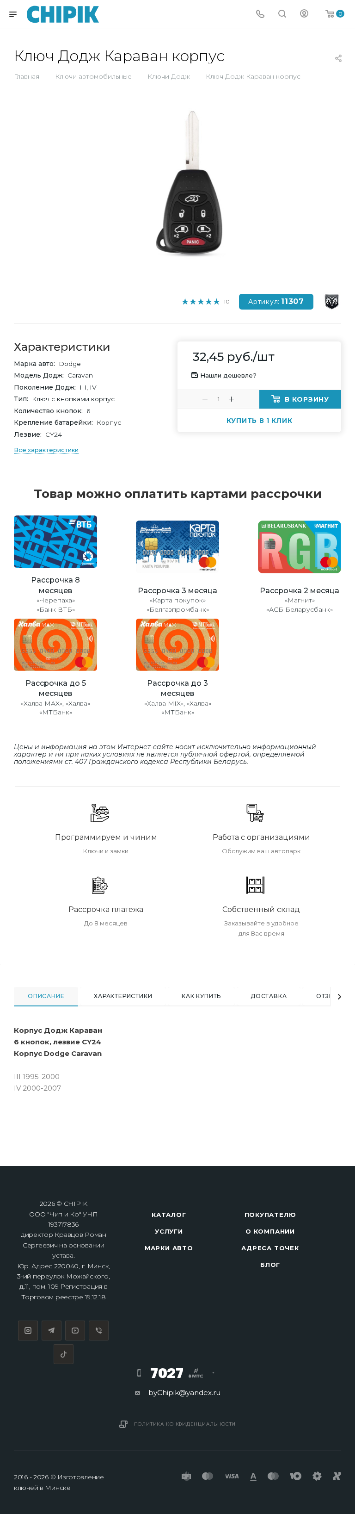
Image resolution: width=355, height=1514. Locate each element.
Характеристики (123, 996)
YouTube (75, 1330)
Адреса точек (270, 1248)
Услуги (169, 1231)
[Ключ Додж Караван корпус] (193, 186)
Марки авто (169, 1248)
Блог (270, 1264)
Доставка (269, 996)
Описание (46, 996)
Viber (99, 1330)
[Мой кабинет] (304, 14)
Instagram (28, 1330)
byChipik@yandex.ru (184, 1392)
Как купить (201, 996)
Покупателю (270, 1214)
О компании (270, 1231)
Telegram (51, 1330)
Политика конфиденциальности (185, 1424)
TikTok (63, 1354)
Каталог (169, 1214)
